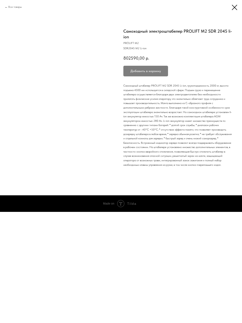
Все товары (15, 7)
